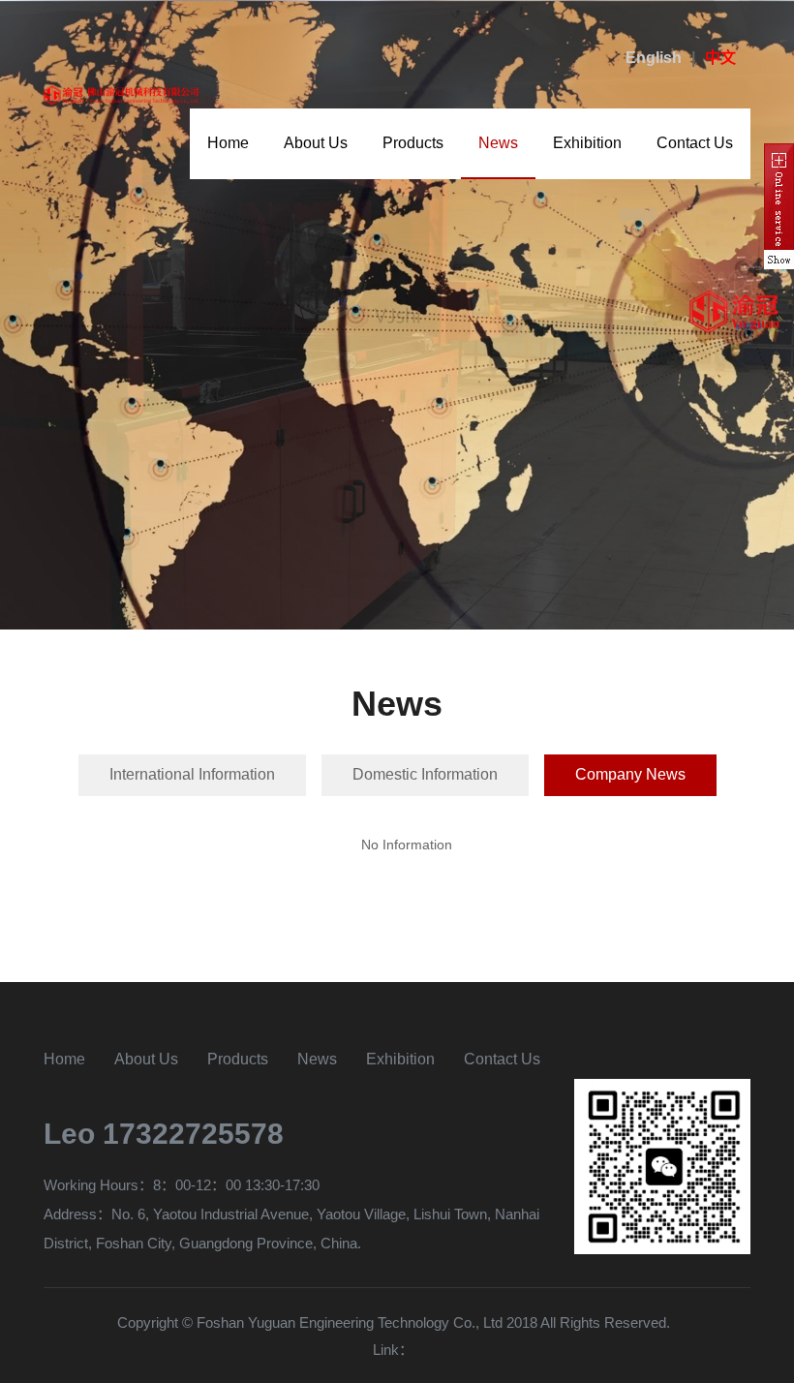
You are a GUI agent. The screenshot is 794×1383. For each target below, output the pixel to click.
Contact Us (695, 143)
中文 (720, 57)
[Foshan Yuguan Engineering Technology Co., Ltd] (122, 93)
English (654, 57)
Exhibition (587, 143)
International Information (192, 774)
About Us (316, 143)
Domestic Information (425, 774)
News (498, 143)
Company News (630, 774)
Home (228, 143)
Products (412, 143)
